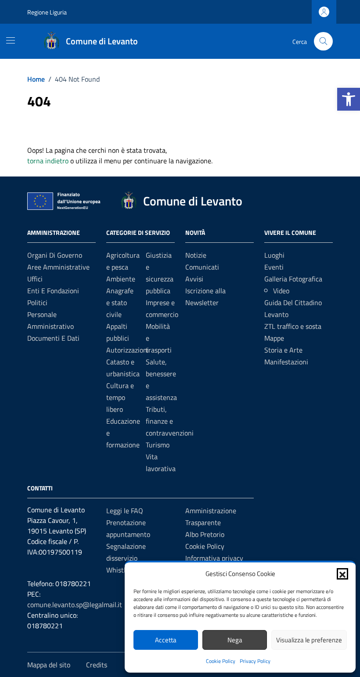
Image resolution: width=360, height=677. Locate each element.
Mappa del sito (48, 664)
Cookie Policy (220, 661)
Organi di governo (54, 255)
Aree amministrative (58, 267)
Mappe (274, 338)
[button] (348, 99)
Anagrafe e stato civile (119, 302)
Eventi (274, 267)
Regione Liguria (47, 12)
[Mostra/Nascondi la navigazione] (10, 40)
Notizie (195, 255)
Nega (234, 640)
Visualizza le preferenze (309, 640)
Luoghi (274, 255)
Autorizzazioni (127, 350)
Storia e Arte (283, 350)
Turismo (157, 444)
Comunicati (202, 267)
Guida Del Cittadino (293, 302)
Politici (37, 302)
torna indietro (47, 160)
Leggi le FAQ (124, 510)
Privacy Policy (255, 661)
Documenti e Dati (53, 338)
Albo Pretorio (204, 534)
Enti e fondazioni (53, 290)
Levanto (276, 314)
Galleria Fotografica (293, 279)
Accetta (165, 640)
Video (281, 290)
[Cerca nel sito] (323, 41)
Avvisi (194, 279)
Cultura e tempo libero (120, 397)
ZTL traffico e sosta (292, 326)
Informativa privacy (214, 558)
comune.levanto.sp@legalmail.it (74, 604)
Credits (96, 664)
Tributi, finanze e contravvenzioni (170, 421)
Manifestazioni (286, 362)
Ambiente (120, 279)
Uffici (35, 279)
